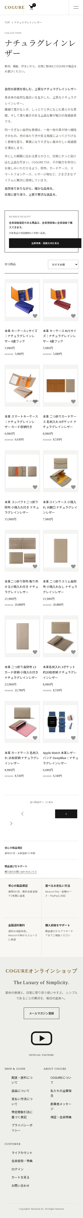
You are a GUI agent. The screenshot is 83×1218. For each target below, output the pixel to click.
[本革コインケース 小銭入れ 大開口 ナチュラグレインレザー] (60, 471)
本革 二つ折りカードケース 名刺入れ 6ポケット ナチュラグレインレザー (60, 421)
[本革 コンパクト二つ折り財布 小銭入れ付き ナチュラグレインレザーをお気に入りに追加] (35, 487)
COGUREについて (60, 1080)
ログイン (18, 1169)
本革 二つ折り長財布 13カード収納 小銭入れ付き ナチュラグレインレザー (21, 672)
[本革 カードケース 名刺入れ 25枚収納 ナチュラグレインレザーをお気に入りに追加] (35, 738)
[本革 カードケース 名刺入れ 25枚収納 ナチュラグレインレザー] (22, 722)
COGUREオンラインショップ (42, 971)
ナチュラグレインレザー (28, 22)
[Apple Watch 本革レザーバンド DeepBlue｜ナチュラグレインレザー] (60, 722)
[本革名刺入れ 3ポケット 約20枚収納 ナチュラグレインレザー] (60, 636)
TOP (7, 22)
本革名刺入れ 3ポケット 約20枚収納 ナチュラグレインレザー (60, 672)
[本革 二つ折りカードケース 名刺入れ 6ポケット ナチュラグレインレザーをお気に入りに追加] (73, 401)
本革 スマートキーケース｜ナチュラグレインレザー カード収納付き (21, 421)
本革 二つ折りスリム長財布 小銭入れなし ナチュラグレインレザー (60, 586)
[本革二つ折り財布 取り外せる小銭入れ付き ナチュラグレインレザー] (22, 551)
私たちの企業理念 (60, 1093)
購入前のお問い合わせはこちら (21, 871)
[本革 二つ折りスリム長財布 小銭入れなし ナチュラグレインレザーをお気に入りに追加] (73, 566)
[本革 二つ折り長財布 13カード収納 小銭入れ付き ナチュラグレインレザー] (22, 636)
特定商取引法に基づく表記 (22, 1114)
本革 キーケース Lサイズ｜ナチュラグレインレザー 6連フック (21, 336)
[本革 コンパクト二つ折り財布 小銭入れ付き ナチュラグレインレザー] (22, 471)
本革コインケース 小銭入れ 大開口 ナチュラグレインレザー (60, 507)
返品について (21, 1090)
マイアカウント (22, 1152)
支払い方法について (22, 1101)
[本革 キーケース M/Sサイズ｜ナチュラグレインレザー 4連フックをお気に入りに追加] (73, 316)
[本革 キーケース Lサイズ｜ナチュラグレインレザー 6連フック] (22, 300)
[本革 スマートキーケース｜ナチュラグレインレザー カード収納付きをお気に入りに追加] (35, 401)
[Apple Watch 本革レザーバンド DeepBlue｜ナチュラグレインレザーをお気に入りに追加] (73, 738)
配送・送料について (22, 1080)
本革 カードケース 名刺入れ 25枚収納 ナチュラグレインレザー (22, 758)
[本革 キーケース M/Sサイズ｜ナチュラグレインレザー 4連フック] (60, 300)
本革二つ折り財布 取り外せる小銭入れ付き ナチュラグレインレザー (21, 586)
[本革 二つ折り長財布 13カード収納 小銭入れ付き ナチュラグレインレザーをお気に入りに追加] (35, 652)
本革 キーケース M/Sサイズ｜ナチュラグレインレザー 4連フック (59, 336)
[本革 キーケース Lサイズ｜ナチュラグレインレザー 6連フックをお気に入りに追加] (35, 316)
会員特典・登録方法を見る (45, 243)
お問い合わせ (21, 1185)
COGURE (15, 7)
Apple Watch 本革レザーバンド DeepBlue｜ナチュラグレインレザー (60, 758)
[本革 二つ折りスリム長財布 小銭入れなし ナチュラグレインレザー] (60, 551)
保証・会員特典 (60, 1117)
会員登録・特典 (22, 1161)
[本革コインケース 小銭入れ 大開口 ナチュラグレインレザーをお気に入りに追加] (73, 487)
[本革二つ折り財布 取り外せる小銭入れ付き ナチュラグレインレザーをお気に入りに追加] (35, 566)
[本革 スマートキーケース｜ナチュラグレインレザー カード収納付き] (22, 386)
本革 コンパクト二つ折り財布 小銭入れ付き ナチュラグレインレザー (22, 507)
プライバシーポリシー (22, 1127)
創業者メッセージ (60, 1106)
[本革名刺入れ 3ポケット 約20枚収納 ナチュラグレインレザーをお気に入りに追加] (73, 652)
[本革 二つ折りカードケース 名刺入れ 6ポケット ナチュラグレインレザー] (60, 386)
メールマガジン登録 (41, 1013)
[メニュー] (76, 7)
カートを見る (21, 1177)
